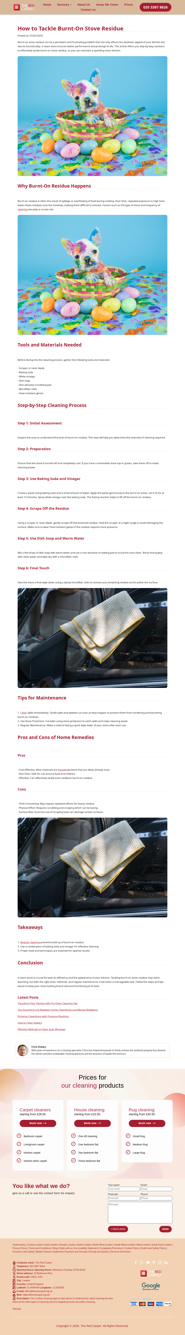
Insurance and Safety (23, 1251)
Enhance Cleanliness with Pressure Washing (43, 1016)
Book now (35, 1123)
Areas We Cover (107, 4)
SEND (165, 1229)
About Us (83, 4)
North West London (103, 1245)
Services (63, 4)
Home (47, 4)
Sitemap (16, 1309)
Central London (35, 1245)
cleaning (22, 209)
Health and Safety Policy (153, 1248)
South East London (161, 1245)
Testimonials (18, 1245)
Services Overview (120, 1251)
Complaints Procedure (111, 1248)
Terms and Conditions (40, 1248)
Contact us (88, 9)
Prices (128, 4)
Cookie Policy (131, 1248)
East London (51, 1245)
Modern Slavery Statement (49, 1251)
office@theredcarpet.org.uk (38, 1291)
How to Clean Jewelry (30, 1022)
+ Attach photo (118, 1229)
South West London (124, 1245)
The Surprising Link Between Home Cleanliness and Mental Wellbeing (58, 1009)
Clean (23, 712)
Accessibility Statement (86, 1248)
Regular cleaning (30, 942)
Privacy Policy (19, 1248)
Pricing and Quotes (99, 1251)
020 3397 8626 (155, 7)
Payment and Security (76, 1251)
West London (143, 1245)
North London (84, 1245)
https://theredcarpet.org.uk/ (36, 1295)
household (64, 769)
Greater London (67, 1245)
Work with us (66, 1248)
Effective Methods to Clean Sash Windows (41, 1029)
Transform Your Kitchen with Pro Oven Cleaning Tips (48, 1003)
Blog (55, 1248)
